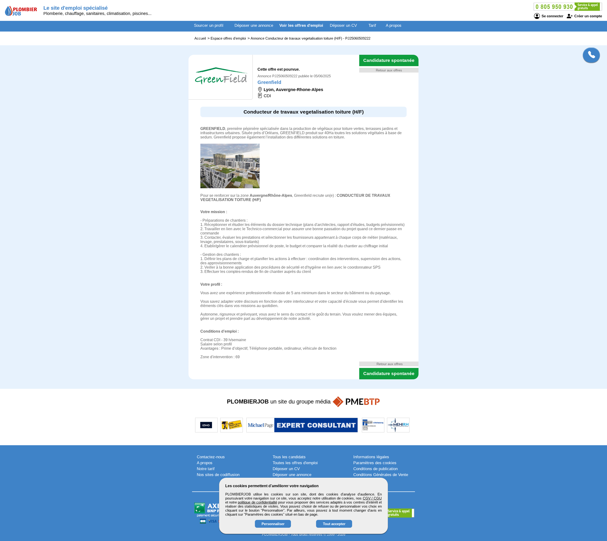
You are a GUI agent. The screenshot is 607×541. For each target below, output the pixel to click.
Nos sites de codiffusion (218, 474)
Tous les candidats (289, 457)
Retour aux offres (389, 70)
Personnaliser (273, 524)
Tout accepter (334, 524)
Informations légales (371, 457)
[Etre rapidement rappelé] (589, 55)
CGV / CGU (372, 498)
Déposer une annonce (254, 25)
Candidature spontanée (388, 60)
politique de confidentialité (257, 502)
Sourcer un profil (208, 25)
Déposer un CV (343, 25)
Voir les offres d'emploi (301, 25)
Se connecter (552, 16)
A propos (393, 25)
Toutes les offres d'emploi (295, 463)
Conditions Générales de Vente (380, 474)
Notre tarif (206, 469)
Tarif (372, 25)
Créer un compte (587, 16)
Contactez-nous (211, 457)
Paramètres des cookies (374, 463)
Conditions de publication (375, 469)
